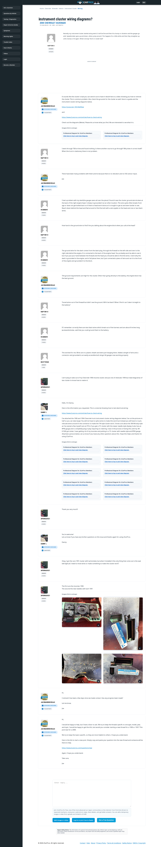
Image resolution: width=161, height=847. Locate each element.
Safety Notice (127, 843)
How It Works (8, 48)
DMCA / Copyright (139, 843)
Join (144, 2)
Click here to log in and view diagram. (75, 136)
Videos (6, 53)
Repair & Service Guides (11, 25)
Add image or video (61, 820)
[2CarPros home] (78, 2)
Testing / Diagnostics (10, 19)
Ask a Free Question (106, 820)
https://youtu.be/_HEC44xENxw (73, 107)
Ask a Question (8, 8)
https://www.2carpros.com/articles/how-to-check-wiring (82, 117)
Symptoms (7, 30)
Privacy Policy (101, 843)
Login (138, 2)
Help (88, 843)
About (93, 843)
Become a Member (9, 65)
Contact (82, 843)
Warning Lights (8, 36)
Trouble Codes (8, 42)
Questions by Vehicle (10, 13)
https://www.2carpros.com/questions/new (77, 748)
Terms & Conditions (114, 843)
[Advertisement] (92, 76)
